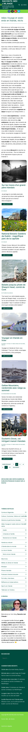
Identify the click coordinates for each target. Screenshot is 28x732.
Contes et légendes (7, 512)
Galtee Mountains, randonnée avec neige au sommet (14, 388)
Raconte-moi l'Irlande (9, 2)
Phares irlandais (8, 293)
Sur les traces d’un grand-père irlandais (14, 186)
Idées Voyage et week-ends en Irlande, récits (13, 445)
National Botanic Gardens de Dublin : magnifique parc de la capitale (14, 236)
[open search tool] (19, 4)
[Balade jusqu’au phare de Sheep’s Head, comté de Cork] (14, 271)
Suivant (16, 467)
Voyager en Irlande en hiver (12, 339)
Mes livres (4, 559)
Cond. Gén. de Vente (7, 719)
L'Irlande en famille (8, 534)
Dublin (5, 190)
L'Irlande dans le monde (8, 546)
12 (10, 467)
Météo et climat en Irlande (9, 563)
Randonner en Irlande (9, 393)
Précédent (6, 464)
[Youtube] (15, 11)
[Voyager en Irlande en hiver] (14, 324)
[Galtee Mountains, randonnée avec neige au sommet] (14, 371)
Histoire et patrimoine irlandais (11, 520)
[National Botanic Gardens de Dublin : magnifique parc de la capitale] (14, 220)
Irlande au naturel (6, 542)
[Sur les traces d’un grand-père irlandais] (14, 171)
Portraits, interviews (7, 578)
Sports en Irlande (6, 586)
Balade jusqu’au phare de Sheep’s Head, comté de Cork (13, 287)
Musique (4, 566)
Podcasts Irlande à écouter (9, 574)
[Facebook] (9, 11)
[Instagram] (12, 11)
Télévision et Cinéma (7, 590)
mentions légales (6, 726)
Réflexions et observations (9, 582)
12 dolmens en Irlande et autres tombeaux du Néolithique (13, 681)
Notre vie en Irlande (9, 554)
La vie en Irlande (6, 550)
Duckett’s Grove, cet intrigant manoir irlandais (13, 439)
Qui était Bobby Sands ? (16, 669)
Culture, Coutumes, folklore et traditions (14, 516)
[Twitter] (18, 11)
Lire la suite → (7, 204)
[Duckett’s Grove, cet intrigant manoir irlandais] (14, 425)
